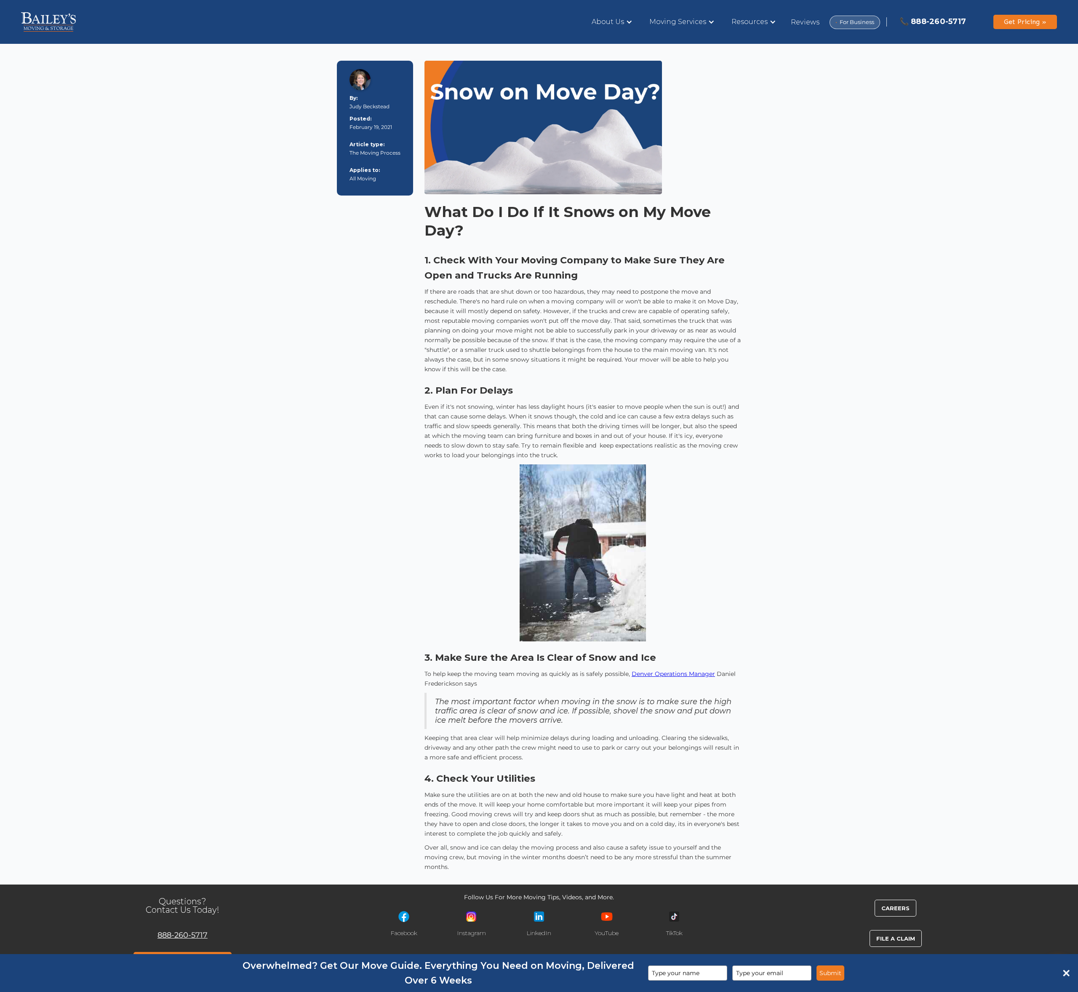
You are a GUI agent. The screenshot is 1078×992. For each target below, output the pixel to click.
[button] (612, 21)
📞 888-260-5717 (932, 21)
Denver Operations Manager (673, 674)
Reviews (805, 22)
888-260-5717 (182, 934)
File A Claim (895, 938)
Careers (895, 908)
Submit (830, 973)
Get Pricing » (1025, 22)
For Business (854, 22)
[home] (48, 22)
